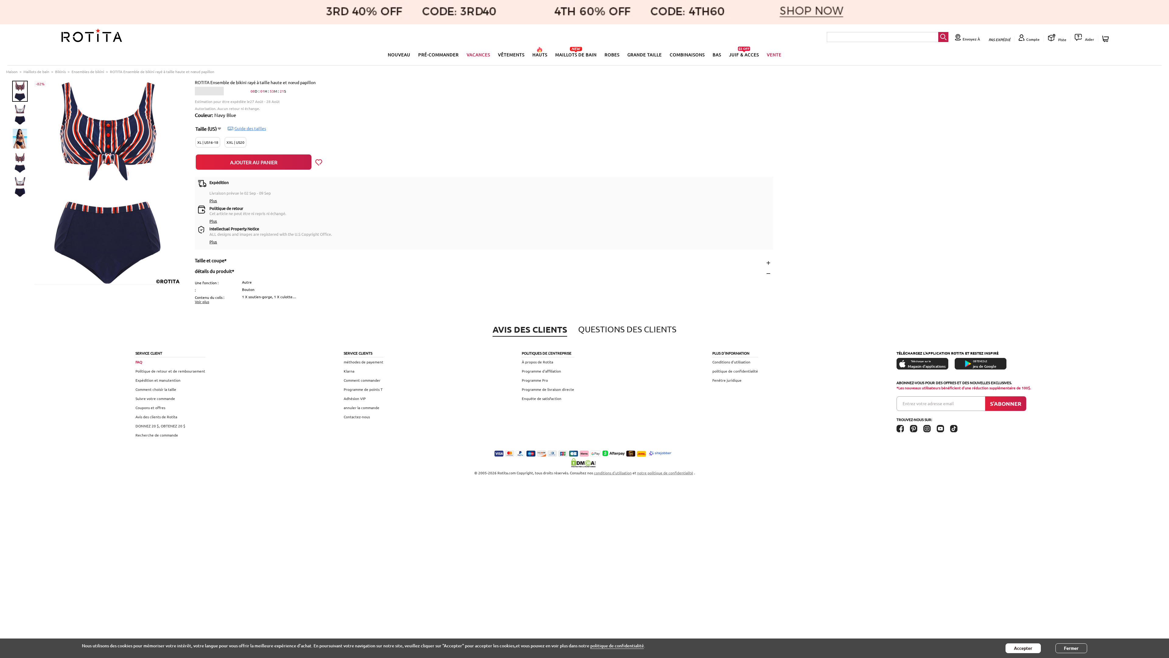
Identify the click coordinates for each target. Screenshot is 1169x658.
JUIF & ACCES (744, 54)
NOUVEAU (399, 54)
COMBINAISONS (687, 54)
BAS (717, 54)
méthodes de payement (363, 361)
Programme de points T (363, 389)
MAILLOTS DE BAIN (576, 54)
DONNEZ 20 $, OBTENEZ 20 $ (160, 425)
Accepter (1023, 648)
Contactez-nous (357, 416)
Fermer (1071, 648)
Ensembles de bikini (88, 71)
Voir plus (202, 301)
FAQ (138, 361)
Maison (12, 71)
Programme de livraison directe (548, 389)
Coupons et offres (150, 407)
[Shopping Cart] (1106, 39)
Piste (1061, 39)
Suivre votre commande (155, 398)
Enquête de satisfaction (541, 398)
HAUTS (539, 54)
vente (774, 54)
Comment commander (362, 380)
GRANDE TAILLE (644, 54)
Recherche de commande (156, 435)
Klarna (349, 371)
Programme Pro (535, 380)
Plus (213, 200)
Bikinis (60, 71)
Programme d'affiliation (541, 371)
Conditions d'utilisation (731, 361)
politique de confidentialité (735, 371)
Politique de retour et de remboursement (170, 371)
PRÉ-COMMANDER (438, 54)
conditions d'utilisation (613, 472)
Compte (1033, 39)
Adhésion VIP (355, 398)
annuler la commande (361, 407)
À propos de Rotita (537, 361)
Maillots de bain (36, 71)
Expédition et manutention (158, 380)
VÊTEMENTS (511, 54)
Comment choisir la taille (155, 389)
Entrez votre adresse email (928, 403)
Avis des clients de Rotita (156, 416)
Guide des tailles (250, 128)
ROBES (612, 54)
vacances (478, 54)
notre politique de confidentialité (665, 472)
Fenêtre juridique (727, 380)
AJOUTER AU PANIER (253, 162)
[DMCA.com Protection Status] (584, 462)
